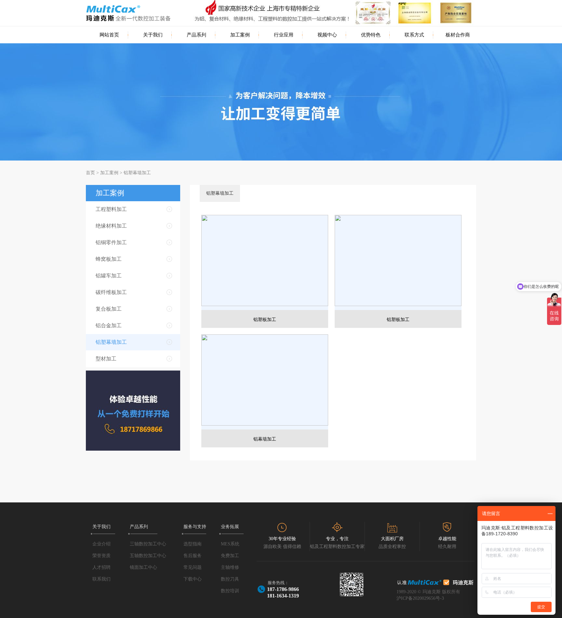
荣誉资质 (101, 555)
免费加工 (230, 555)
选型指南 (192, 543)
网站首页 (109, 34)
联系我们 (101, 579)
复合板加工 (109, 309)
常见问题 (192, 567)
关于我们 (153, 34)
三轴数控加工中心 (148, 543)
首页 (90, 172)
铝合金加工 (109, 325)
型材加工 (106, 358)
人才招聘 (101, 567)
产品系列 (196, 34)
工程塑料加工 (111, 209)
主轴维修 (230, 567)
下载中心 (192, 579)
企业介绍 (101, 543)
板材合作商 (458, 34)
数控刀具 (230, 579)
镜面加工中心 (143, 567)
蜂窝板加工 (109, 259)
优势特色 (371, 34)
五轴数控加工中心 (148, 555)
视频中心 (327, 34)
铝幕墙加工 (264, 439)
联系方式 (414, 34)
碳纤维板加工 (111, 292)
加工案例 (240, 34)
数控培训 (230, 590)
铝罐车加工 (109, 275)
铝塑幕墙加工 (137, 172)
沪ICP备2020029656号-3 (420, 598)
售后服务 (192, 555)
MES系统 (230, 543)
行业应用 (283, 34)
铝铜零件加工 (111, 242)
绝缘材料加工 (111, 226)
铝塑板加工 (264, 319)
